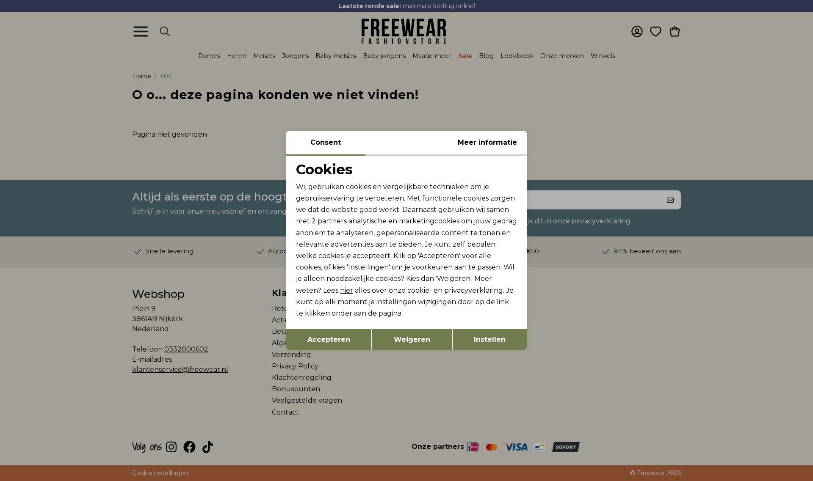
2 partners (329, 221)
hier (346, 290)
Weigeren (412, 339)
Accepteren (328, 339)
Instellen (490, 339)
